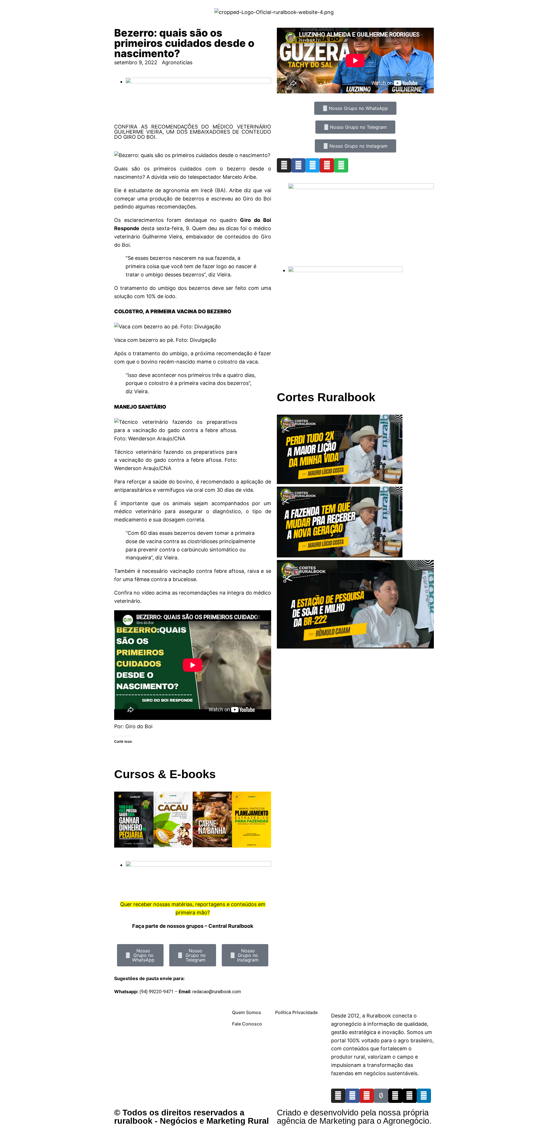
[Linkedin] (424, 1096)
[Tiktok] (381, 1096)
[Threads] (395, 1096)
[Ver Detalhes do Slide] (361, 187)
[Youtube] (327, 165)
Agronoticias (177, 62)
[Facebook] (298, 165)
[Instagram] (284, 165)
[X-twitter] (409, 1096)
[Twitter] (312, 165)
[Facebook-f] (352, 1096)
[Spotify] (341, 165)
